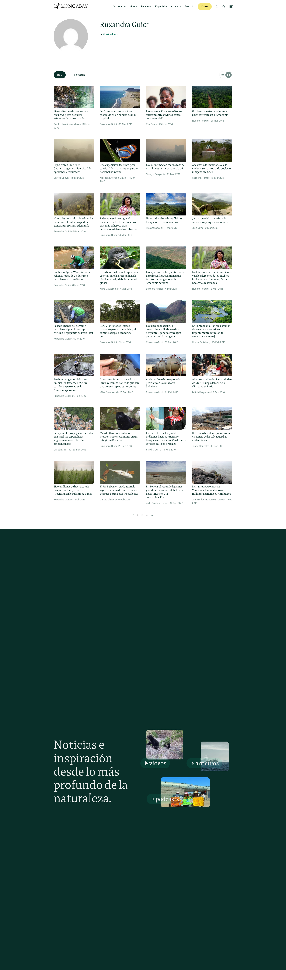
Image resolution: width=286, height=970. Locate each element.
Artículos (176, 6)
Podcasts (146, 6)
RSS (59, 74)
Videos (133, 6)
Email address (111, 34)
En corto (189, 6)
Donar (204, 6)
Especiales (161, 6)
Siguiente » (152, 515)
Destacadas (119, 6)
